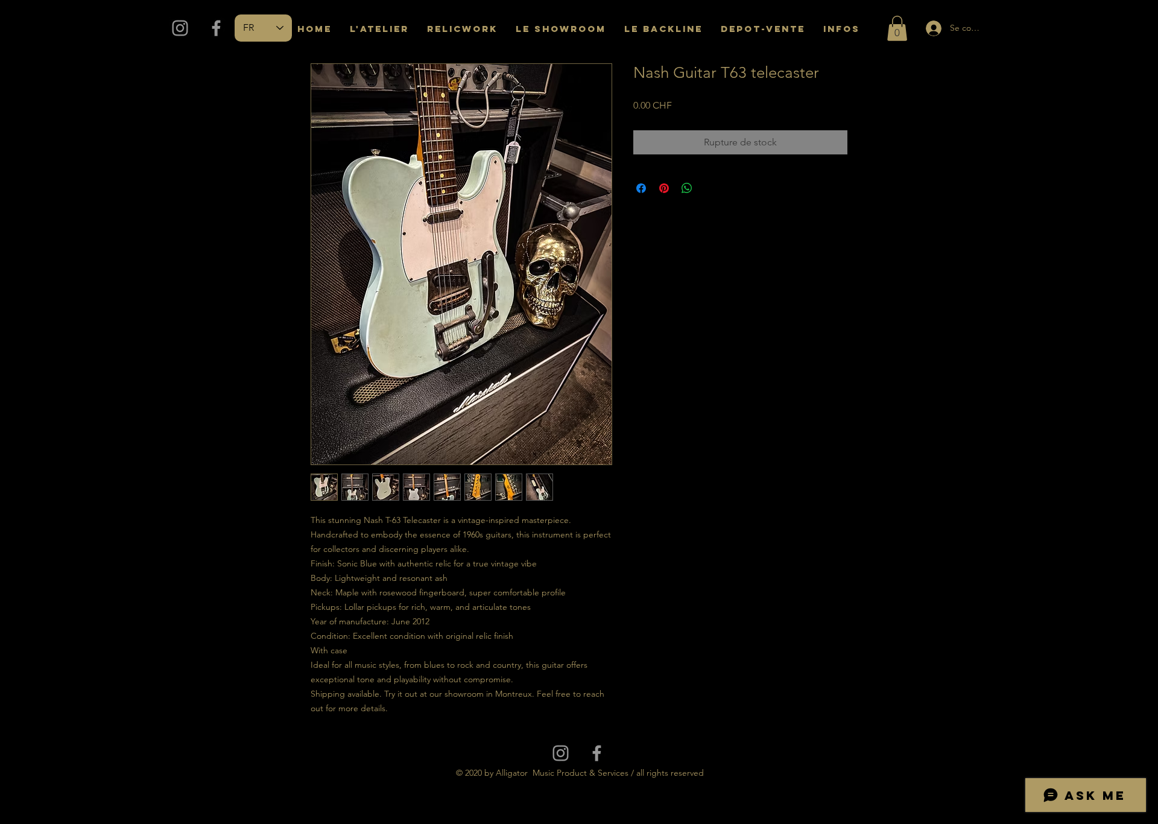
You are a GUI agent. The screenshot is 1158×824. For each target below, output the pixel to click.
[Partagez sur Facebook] (641, 188)
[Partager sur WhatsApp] (687, 188)
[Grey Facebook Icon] (216, 28)
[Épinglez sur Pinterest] (664, 188)
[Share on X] (710, 188)
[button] (897, 28)
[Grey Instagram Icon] (180, 28)
